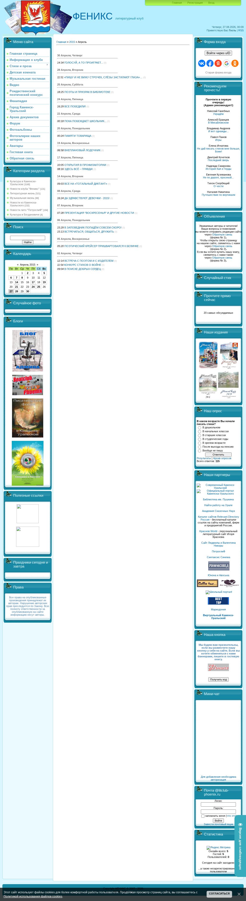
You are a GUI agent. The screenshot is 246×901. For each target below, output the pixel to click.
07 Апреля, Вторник (70, 205)
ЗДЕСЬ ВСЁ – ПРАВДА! (78, 169)
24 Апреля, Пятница (70, 99)
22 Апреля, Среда (68, 113)
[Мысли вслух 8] (207, 397)
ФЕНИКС (93, 16)
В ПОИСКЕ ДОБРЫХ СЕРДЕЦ (82, 269)
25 (38, 286)
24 (33, 286)
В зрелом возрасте (214, 442)
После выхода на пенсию (218, 446)
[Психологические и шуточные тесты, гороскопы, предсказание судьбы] (28, 522)
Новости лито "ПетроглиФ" (26, 210)
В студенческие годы (215, 438)
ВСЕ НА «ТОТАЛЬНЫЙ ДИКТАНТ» (85, 183)
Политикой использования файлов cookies (33, 896)
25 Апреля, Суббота (70, 84)
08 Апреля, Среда (68, 190)
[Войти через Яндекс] (218, 63)
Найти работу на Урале (218, 505)
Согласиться (219, 893)
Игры (218, 139)
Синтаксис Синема (218, 557)
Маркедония (218, 609)
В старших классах (214, 435)
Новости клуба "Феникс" (24, 188)
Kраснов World (208, 531)
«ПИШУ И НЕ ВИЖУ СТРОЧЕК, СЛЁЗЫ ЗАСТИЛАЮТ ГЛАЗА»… (103, 77)
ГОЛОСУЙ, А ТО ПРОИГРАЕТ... (83, 62)
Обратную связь (222, 234)
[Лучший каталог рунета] (218, 603)
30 (27, 291)
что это (231, 815)
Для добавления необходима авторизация (218, 778)
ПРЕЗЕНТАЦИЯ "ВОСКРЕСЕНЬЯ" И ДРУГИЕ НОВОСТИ (99, 212)
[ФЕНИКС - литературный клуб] (218, 668)
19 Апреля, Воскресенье (73, 143)
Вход (211, 2)
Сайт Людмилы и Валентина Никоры (218, 544)
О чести (218, 186)
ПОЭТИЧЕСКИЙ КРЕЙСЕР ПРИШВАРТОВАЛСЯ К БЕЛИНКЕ (101, 246)
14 (16, 282)
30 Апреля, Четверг (70, 55)
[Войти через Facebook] (210, 63)
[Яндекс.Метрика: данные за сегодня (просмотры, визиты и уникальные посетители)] (218, 848)
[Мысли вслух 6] (208, 368)
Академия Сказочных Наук (218, 510)
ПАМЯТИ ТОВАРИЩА (77, 135)
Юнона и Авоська (218, 575)
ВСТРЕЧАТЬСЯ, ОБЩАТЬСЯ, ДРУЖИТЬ (89, 231)
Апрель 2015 (27, 264)
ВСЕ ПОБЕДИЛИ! (75, 106)
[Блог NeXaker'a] (27, 370)
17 (33, 282)
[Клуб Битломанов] (27, 394)
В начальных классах (216, 431)
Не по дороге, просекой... (218, 177)
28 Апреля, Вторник (70, 69)
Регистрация (195, 2)
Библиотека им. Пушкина (218, 499)
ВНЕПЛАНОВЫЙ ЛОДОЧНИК (82, 150)
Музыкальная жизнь (22, 197)
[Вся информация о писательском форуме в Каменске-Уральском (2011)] (27, 436)
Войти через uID (218, 53)
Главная (177, 2)
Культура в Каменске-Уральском (23, 183)
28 (16, 291)
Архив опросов (222, 458)
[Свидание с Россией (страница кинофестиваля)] (27, 484)
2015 (72, 41)
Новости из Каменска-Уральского (23, 204)
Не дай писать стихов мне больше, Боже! (218, 150)
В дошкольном (211, 427)
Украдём (218, 113)
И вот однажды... (218, 131)
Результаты (204, 458)
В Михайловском (218, 122)
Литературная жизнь (22, 193)
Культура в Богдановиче (24, 214)
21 (16, 286)
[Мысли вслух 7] (229, 368)
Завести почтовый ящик (218, 824)
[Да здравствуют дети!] (229, 586)
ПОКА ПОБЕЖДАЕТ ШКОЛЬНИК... (85, 121)
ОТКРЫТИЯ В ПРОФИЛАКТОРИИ (85, 164)
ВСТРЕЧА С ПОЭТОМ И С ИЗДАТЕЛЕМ (88, 260)
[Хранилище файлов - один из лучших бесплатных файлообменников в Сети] (27, 545)
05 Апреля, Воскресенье (73, 238)
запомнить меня (215, 815)
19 (44, 282)
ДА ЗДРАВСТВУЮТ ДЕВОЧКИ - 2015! (87, 198)
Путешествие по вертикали (218, 194)
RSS (241, 30)
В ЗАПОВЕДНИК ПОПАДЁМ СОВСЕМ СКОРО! (93, 227)
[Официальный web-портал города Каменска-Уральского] (218, 493)
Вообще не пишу (213, 450)
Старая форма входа (218, 72)
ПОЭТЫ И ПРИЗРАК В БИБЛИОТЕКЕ (87, 92)
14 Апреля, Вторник (70, 176)
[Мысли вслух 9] (228, 397)
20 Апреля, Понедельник (73, 128)
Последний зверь (218, 160)
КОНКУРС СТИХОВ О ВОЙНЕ (82, 264)
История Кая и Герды (218, 168)
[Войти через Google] (226, 63)
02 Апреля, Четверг (70, 253)
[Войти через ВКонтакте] (201, 63)
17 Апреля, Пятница (70, 157)
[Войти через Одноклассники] (235, 63)
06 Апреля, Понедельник (73, 220)
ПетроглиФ (218, 551)
